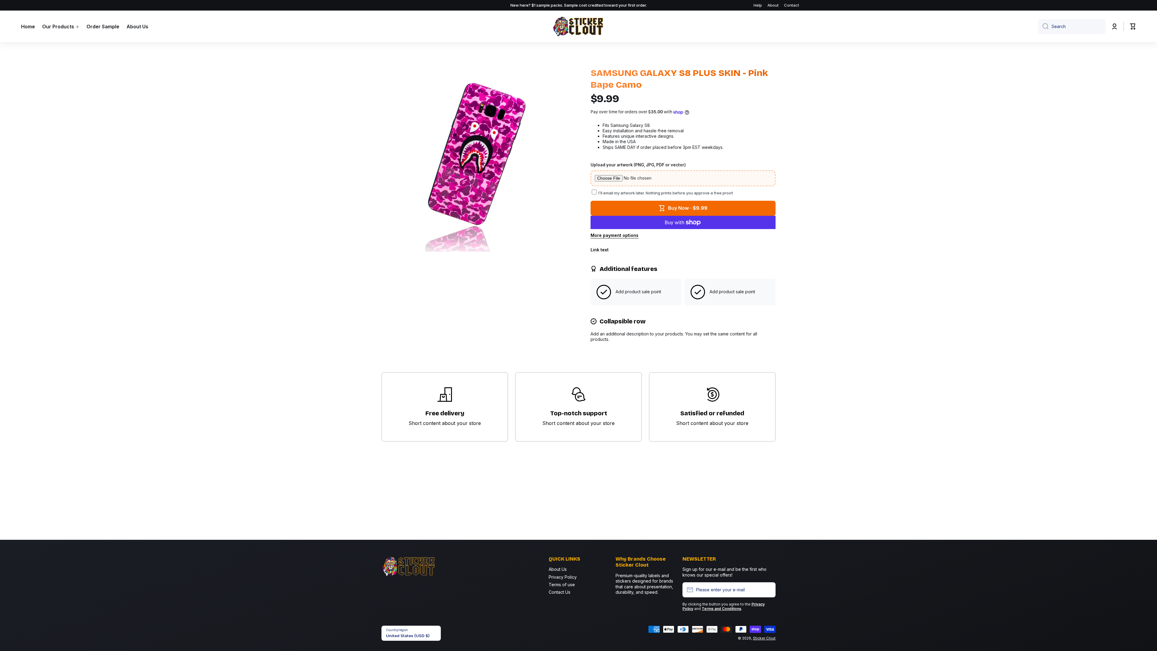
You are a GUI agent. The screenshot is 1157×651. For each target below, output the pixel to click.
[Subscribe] (768, 589)
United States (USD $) (408, 635)
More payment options (614, 235)
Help (758, 5)
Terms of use (562, 584)
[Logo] (578, 26)
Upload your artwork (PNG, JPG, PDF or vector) (638, 164)
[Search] (1043, 26)
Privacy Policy (563, 577)
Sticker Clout (764, 638)
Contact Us (559, 592)
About (773, 5)
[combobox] (1071, 26)
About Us (558, 569)
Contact (791, 5)
